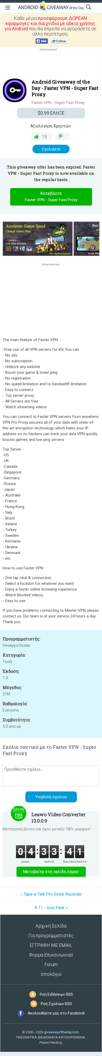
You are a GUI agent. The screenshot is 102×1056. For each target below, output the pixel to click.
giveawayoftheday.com (61, 1032)
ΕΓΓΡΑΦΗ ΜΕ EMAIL (51, 945)
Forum (51, 964)
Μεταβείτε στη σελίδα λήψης (51, 871)
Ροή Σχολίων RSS (56, 1003)
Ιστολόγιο (51, 974)
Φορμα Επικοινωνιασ (51, 955)
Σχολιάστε (51, 149)
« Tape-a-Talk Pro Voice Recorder (51, 894)
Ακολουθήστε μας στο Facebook (56, 1013)
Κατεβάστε (51, 196)
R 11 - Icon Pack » (51, 907)
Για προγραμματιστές (51, 935)
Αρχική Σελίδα (51, 926)
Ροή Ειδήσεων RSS (56, 994)
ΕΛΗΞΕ (51, 113)
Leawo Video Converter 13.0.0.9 (58, 817)
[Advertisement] (51, 64)
